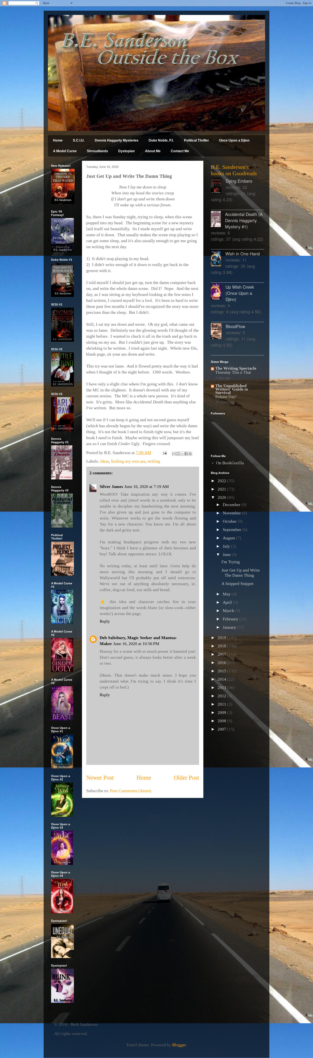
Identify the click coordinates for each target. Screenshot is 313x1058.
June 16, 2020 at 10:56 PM (136, 643)
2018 (222, 646)
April (228, 602)
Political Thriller (196, 140)
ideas (104, 461)
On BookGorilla (230, 462)
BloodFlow (235, 326)
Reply (105, 621)
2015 (222, 671)
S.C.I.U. (79, 140)
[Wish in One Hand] (218, 259)
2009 (222, 712)
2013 (222, 687)
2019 (222, 637)
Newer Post (100, 777)
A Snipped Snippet (237, 583)
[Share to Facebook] (186, 454)
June (227, 554)
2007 (222, 729)
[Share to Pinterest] (190, 454)
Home (58, 140)
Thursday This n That (233, 372)
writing (154, 461)
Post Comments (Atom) (130, 790)
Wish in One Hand (242, 253)
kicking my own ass (128, 461)
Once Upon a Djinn (234, 140)
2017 (222, 654)
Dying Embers (239, 181)
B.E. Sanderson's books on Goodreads (234, 170)
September (232, 529)
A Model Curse (65, 151)
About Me (153, 151)
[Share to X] (182, 454)
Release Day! (226, 396)
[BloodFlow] (218, 331)
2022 (222, 480)
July (227, 546)
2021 (222, 489)
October (230, 521)
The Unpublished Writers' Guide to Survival (231, 389)
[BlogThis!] (178, 454)
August (229, 538)
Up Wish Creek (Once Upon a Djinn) (239, 293)
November (232, 513)
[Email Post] (164, 452)
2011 (222, 704)
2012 (222, 695)
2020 (222, 497)
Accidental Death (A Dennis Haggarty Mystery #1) (244, 220)
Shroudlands (97, 151)
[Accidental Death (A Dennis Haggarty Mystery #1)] (218, 219)
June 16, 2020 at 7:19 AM (146, 486)
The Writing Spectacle (235, 368)
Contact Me (180, 151)
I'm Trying (230, 561)
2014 (222, 679)
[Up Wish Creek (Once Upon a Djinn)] (218, 292)
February (231, 619)
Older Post (186, 777)
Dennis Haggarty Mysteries (116, 140)
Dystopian (126, 151)
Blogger (179, 1044)
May (227, 594)
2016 (222, 662)
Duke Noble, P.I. (161, 140)
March (229, 610)
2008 (222, 720)
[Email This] (174, 454)
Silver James (111, 486)
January (230, 627)
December (232, 504)
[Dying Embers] (218, 186)
